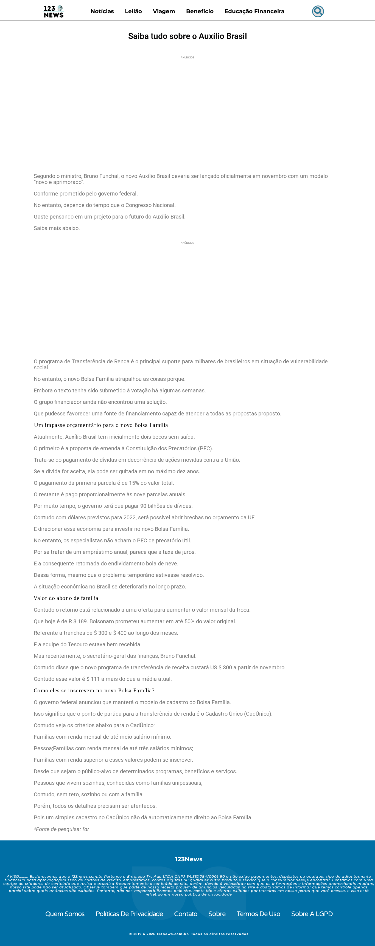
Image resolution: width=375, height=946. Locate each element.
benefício (200, 11)
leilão (133, 11)
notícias (102, 11)
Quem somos (65, 914)
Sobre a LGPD (311, 914)
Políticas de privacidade (129, 914)
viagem (164, 11)
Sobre (216, 914)
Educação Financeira (254, 11)
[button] (318, 11)
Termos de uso (258, 914)
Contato (185, 914)
